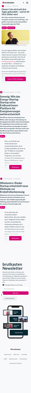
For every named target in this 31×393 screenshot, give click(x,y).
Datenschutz (13, 359)
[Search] (23, 2)
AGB (5, 359)
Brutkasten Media (15, 363)
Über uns (16, 354)
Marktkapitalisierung (8, 61)
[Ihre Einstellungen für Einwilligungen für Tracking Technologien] (1, 294)
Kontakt (24, 354)
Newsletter (23, 359)
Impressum (7, 354)
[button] (4, 27)
